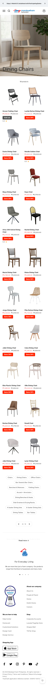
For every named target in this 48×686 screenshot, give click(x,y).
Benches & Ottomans (16, 487)
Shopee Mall (31, 627)
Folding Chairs (34, 487)
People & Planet (32, 595)
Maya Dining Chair (9, 192)
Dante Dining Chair (10, 151)
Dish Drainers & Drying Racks (24, 502)
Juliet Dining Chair (9, 348)
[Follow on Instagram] (17, 664)
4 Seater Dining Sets (14, 507)
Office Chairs (35, 477)
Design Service (8, 635)
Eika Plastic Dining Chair (12, 385)
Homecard (6, 623)
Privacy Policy (7, 674)
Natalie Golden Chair (32, 151)
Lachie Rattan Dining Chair (34, 111)
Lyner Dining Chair (31, 461)
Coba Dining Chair (31, 348)
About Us (30, 591)
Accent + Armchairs (24, 492)
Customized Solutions (10, 627)
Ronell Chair (29, 423)
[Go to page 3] (29, 524)
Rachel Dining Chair (32, 230)
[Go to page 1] (19, 524)
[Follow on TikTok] (37, 664)
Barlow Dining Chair (10, 423)
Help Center (7, 619)
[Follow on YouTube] (30, 664)
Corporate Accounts (34, 619)
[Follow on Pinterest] (24, 664)
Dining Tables (18, 512)
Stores (29, 599)
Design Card (7, 631)
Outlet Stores (31, 603)
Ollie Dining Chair (31, 385)
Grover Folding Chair (10, 111)
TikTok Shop (31, 631)
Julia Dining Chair (9, 461)
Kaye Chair (29, 192)
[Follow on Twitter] (11, 664)
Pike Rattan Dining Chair (34, 310)
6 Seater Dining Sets (33, 507)
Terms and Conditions (20, 674)
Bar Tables (31, 512)
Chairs (10, 477)
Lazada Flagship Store (35, 623)
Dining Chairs (21, 477)
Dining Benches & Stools (24, 497)
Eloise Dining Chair (31, 272)
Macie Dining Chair (10, 272)
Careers (29, 607)
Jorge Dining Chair (9, 310)
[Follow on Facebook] (4, 664)
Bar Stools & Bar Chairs (24, 482)
